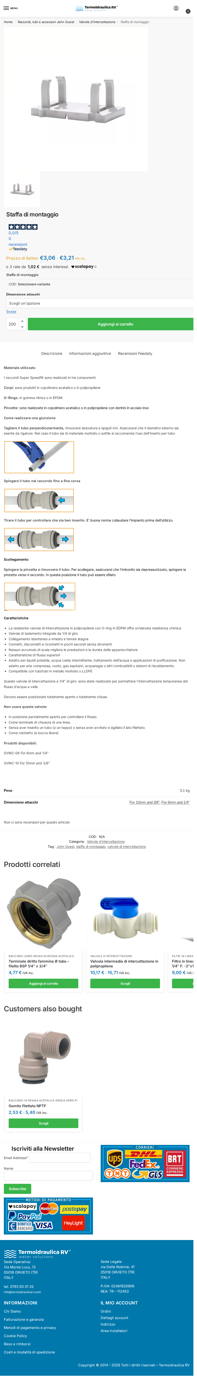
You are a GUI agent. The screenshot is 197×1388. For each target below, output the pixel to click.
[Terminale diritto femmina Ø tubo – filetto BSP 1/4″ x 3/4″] (43, 912)
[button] (183, 9)
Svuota (11, 311)
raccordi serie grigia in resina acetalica (41, 956)
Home (8, 22)
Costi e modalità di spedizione (29, 1352)
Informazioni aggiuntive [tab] (90, 353)
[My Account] (176, 8)
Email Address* (16, 1158)
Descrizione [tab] (51, 353)
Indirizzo (108, 1324)
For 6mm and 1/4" (175, 802)
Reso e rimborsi (17, 1344)
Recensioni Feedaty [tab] (135, 353)
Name (8, 1168)
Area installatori (114, 1331)
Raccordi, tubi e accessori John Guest (46, 22)
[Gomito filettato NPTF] (43, 1057)
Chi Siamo (12, 1311)
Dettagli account (114, 1318)
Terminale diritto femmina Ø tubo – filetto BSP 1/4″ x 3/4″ (39, 963)
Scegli (125, 983)
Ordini (106, 1311)
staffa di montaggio (90, 846)
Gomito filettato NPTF (27, 1106)
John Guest (65, 846)
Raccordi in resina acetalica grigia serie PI (43, 1100)
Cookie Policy (15, 1336)
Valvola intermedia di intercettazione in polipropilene (124, 963)
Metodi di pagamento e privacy (30, 1328)
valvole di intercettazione (126, 846)
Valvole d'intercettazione (97, 22)
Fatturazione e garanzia (24, 1319)
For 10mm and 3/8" (144, 802)
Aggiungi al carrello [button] (43, 983)
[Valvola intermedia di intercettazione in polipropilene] (125, 912)
